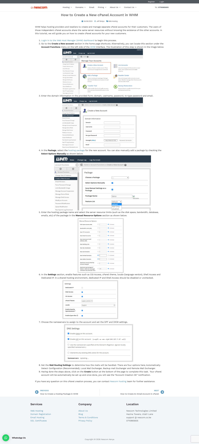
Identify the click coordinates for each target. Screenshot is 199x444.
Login (161, 2)
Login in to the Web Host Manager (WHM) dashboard (67, 40)
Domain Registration (40, 414)
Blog (80, 414)
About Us (83, 411)
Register (151, 2)
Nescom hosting (118, 381)
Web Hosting (113, 21)
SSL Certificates (38, 420)
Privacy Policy (85, 420)
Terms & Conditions (88, 417)
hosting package (76, 150)
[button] (5, 437)
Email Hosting (37, 417)
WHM (92, 47)
